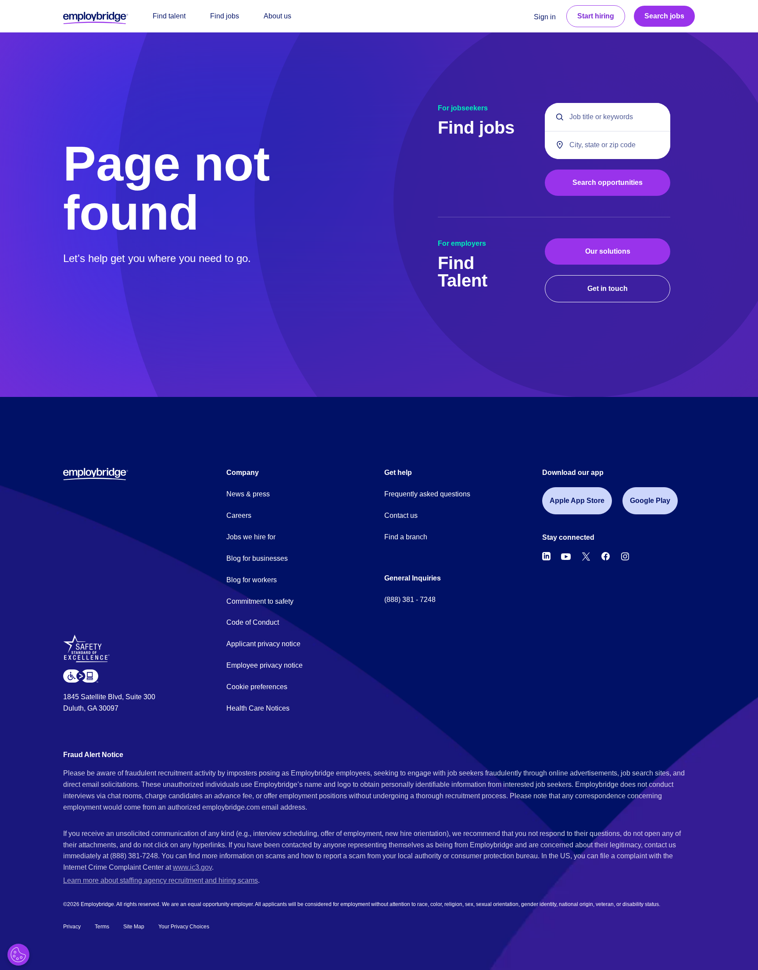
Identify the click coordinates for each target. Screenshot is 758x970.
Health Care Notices (258, 708)
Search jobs (664, 16)
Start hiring (595, 16)
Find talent (169, 16)
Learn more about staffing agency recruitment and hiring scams (160, 880)
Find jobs (224, 16)
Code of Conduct (252, 622)
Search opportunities (607, 182)
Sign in (545, 17)
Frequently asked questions (427, 494)
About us (277, 16)
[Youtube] (566, 556)
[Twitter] (586, 556)
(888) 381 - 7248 (410, 599)
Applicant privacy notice (263, 644)
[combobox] (607, 145)
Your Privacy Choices (183, 927)
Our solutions (607, 251)
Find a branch (405, 537)
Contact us (401, 515)
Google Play (650, 500)
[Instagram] (625, 556)
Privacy (72, 927)
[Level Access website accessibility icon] (80, 676)
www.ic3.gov (192, 867)
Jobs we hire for (250, 537)
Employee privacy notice (264, 665)
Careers (238, 515)
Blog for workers (251, 580)
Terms (102, 927)
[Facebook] (605, 556)
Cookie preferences (256, 686)
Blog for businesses (257, 558)
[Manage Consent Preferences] (18, 955)
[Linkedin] (546, 556)
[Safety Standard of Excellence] (89, 651)
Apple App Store (577, 500)
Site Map (133, 927)
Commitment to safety (259, 601)
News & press (248, 494)
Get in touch (607, 288)
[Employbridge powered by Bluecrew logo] (95, 473)
